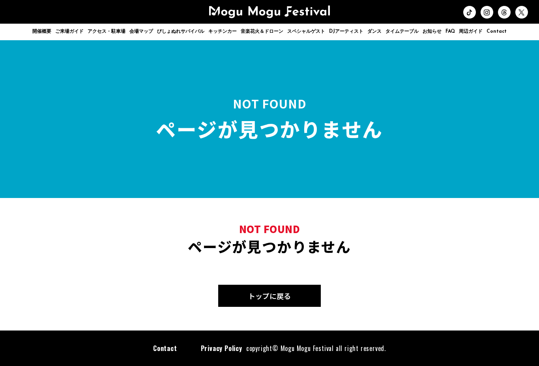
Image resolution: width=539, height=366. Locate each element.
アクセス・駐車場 (106, 31)
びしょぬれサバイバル (180, 31)
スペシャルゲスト (306, 31)
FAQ (450, 31)
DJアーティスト (346, 31)
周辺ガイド (471, 31)
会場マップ (141, 31)
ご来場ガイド (69, 31)
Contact (497, 31)
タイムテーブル (402, 31)
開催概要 (41, 31)
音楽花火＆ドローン (262, 31)
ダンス (374, 31)
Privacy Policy (221, 348)
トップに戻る (269, 295)
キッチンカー (222, 31)
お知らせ (432, 31)
